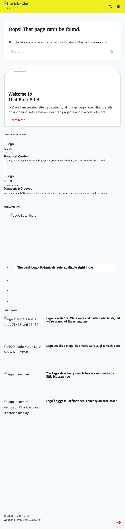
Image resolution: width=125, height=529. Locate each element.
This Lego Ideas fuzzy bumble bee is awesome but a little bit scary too (80, 374)
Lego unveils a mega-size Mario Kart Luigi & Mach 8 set (83, 346)
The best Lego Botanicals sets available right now (55, 267)
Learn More (17, 120)
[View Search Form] (110, 6)
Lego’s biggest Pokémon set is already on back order (81, 401)
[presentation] (65, 240)
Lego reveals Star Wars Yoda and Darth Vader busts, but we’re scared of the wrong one (83, 319)
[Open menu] (118, 6)
